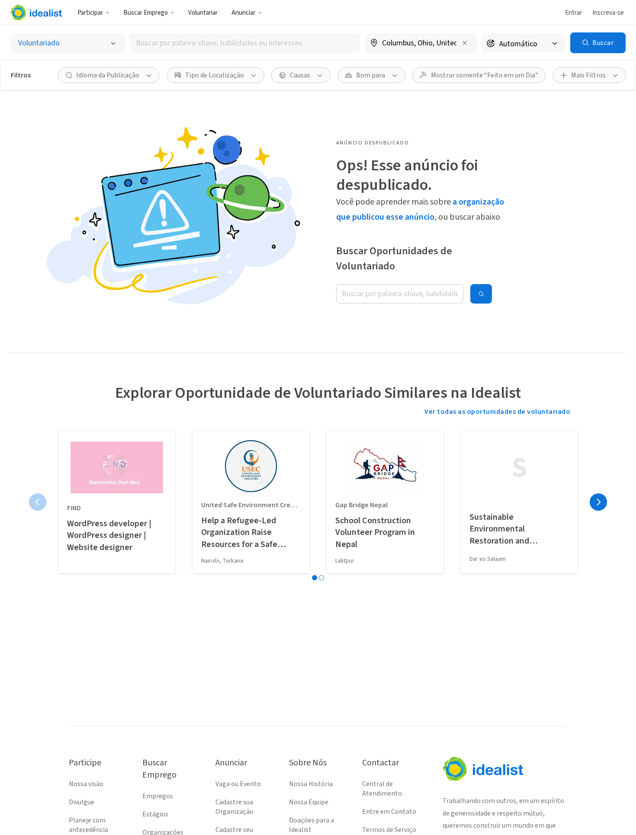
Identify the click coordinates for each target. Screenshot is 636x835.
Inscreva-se (608, 12)
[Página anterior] (37, 502)
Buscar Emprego (145, 12)
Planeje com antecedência (88, 825)
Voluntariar (203, 12)
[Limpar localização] (465, 42)
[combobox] (245, 43)
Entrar (573, 12)
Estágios (155, 814)
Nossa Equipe (308, 802)
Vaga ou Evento (238, 784)
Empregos (157, 796)
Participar (90, 12)
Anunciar (243, 12)
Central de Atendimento (382, 788)
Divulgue (81, 802)
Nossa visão (86, 784)
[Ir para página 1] (314, 577)
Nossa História (311, 784)
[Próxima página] (598, 502)
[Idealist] (36, 12)
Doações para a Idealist (311, 825)
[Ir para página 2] (321, 577)
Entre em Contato (389, 811)
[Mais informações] (421, 43)
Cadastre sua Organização (234, 806)
